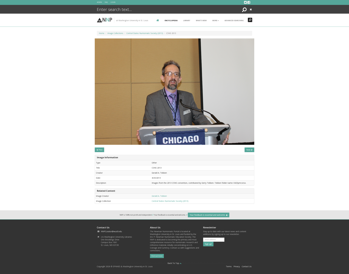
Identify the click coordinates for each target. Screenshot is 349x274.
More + (215, 20)
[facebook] (248, 2)
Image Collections (115, 33)
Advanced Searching (234, 20)
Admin (99, 2)
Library (186, 20)
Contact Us (247, 266)
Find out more (156, 256)
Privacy (237, 266)
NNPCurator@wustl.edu (111, 231)
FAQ (106, 2)
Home (101, 33)
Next (248, 149)
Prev (100, 149)
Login (113, 2)
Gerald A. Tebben (159, 196)
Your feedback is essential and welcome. (208, 215)
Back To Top (174, 263)
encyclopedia (171, 20)
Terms (229, 266)
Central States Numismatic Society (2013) (144, 33)
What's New (201, 20)
